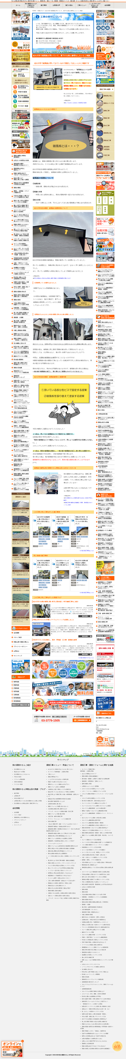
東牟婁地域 (17, 701)
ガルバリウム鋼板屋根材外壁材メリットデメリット (106, 306)
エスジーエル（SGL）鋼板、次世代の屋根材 (94, 993)
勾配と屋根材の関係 (20, 330)
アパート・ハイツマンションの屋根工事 (105, 618)
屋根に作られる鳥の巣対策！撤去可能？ (105, 609)
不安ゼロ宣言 (17, 776)
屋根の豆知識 (18, 367)
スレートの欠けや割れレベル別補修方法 (105, 366)
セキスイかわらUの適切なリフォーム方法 (93, 788)
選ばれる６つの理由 (19, 771)
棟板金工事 (107, 140)
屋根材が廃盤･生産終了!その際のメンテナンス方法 (95, 879)
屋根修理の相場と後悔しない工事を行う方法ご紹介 (62, 833)
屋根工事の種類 (105, 89)
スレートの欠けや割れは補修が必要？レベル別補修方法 (97, 842)
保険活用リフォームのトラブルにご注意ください (106, 552)
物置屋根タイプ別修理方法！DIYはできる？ (105, 582)
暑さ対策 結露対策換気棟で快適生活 (20, 321)
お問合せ (16, 651)
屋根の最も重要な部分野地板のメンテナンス (20, 363)
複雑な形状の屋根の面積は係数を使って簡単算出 (95, 902)
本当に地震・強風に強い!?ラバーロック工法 (94, 1016)
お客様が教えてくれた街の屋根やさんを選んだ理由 (28, 800)
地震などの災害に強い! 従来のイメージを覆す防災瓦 (96, 924)
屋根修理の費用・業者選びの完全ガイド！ (21, 164)
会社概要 (107, 5)
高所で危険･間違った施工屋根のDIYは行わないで (21, 431)
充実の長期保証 (18, 781)
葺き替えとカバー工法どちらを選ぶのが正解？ (105, 348)
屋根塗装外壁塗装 (107, 148)
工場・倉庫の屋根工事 (105, 613)
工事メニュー (82, 5)
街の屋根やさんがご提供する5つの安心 (31, 5)
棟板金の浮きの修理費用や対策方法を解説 (21, 183)
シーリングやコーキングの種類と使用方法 (21, 273)
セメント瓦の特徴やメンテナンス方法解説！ (21, 244)
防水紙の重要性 (18, 359)
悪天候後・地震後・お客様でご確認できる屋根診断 (95, 778)
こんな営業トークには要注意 (105, 526)
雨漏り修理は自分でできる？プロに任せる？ (21, 174)
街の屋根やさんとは (19, 769)
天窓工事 (107, 155)
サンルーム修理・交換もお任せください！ (105, 587)
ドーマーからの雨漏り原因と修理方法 (20, 455)
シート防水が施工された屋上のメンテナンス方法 (21, 220)
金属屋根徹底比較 (86, 989)
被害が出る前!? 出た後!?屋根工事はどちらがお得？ (106, 522)
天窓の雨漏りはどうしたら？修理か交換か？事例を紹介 (97, 862)
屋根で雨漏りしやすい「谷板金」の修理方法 (20, 339)
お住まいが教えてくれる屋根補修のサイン (105, 343)
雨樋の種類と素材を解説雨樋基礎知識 (21, 474)
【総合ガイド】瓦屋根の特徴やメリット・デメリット (96, 830)
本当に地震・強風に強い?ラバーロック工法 (22, 287)
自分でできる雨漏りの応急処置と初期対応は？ (105, 475)
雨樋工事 (107, 118)
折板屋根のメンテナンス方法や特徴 (91, 847)
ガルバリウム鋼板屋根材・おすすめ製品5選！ (94, 808)
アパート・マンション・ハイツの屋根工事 (59, 819)
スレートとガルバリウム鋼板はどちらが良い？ (105, 270)
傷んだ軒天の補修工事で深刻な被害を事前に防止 (21, 206)
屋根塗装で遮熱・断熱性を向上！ (91, 912)
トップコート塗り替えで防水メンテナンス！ (21, 484)
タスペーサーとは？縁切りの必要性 (20, 210)
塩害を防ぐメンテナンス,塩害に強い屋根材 (21, 381)
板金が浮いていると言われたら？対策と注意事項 (106, 539)
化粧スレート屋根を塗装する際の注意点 (104, 388)
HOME (34, 10)
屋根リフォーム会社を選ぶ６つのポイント (106, 418)
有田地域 (16, 691)
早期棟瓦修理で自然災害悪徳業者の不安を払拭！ (21, 258)
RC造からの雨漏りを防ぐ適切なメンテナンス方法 (21, 445)
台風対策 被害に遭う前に (55, 803)
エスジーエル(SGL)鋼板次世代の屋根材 (21, 417)
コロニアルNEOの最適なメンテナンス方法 (105, 401)
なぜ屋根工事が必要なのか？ (105, 321)
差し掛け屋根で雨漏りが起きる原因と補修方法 (94, 1021)
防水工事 (107, 125)
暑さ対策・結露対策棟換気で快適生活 (92, 907)
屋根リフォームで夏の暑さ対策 (56, 814)
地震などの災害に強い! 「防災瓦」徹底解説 (105, 453)
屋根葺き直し (108, 133)
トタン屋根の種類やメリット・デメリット (105, 375)
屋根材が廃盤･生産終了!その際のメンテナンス (21, 390)
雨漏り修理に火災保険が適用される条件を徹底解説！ (96, 1048)
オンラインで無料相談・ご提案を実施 (58, 771)
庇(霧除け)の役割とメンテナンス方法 (20, 268)
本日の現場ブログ (19, 798)
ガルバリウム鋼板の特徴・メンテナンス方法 (94, 934)
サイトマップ (18, 655)
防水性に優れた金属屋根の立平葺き (91, 996)
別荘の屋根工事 (103, 622)
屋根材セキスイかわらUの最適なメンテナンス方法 (106, 397)
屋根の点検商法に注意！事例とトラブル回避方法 (105, 535)
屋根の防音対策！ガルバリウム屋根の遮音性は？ (106, 310)
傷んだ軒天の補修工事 (88, 957)
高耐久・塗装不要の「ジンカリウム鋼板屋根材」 (95, 937)
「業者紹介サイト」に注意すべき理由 (105, 557)
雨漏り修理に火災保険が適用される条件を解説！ (105, 480)
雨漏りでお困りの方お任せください (57, 781)
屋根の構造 (17, 187)
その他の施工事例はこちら (87, 550)
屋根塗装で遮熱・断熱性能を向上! (105, 471)
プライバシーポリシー (20, 646)
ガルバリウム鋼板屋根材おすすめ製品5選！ (105, 297)
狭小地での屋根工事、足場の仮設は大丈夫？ (94, 800)
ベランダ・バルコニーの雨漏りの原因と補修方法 (21, 239)
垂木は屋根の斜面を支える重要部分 (57, 853)
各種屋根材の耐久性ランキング (90, 982)
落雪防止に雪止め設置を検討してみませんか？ (60, 873)
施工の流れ (69, 5)
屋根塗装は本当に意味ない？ (19, 169)
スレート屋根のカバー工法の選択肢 (106, 361)
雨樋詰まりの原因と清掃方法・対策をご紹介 (60, 883)
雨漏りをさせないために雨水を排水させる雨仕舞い (95, 1024)
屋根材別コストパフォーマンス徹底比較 (21, 371)
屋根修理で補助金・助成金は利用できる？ (105, 489)
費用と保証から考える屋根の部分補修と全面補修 (61, 848)
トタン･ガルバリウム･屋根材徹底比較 (20, 407)
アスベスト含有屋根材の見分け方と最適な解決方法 (95, 927)
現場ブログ (41, 10)
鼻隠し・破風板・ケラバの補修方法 (21, 191)
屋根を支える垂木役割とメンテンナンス (20, 436)
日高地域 (16, 694)
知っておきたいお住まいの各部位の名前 (75, 102)
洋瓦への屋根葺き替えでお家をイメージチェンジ (21, 395)
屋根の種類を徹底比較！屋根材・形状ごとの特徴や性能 (97, 832)
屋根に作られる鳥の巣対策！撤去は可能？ (59, 888)
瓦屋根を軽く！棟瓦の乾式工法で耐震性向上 (94, 919)
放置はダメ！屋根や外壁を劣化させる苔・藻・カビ (95, 1009)
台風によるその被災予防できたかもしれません (106, 426)
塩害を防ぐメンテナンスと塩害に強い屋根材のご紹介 (96, 1006)
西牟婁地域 (17, 698)
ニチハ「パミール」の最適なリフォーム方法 (94, 791)
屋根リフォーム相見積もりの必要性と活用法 (60, 838)
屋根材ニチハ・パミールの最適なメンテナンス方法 (106, 392)
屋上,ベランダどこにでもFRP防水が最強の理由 (21, 230)
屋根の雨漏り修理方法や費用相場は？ (21, 440)
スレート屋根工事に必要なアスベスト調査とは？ (21, 479)
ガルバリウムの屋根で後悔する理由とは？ (20, 412)
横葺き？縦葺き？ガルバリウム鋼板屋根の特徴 (106, 301)
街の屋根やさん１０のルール (22, 774)
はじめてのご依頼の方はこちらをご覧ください (60, 769)
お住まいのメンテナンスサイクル (91, 964)
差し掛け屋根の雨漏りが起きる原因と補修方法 (21, 313)
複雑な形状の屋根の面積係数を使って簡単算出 (21, 295)
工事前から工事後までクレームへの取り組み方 (105, 513)
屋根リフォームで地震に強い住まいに (58, 806)
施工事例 (44, 5)
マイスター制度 (18, 784)
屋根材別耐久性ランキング (19, 376)
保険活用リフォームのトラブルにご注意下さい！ (95, 1001)
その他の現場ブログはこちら (86, 657)
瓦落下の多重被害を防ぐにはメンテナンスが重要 (105, 431)
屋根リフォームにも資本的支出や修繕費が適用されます (63, 846)
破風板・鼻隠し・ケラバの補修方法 (91, 860)
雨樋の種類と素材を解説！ (55, 890)
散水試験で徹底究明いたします (56, 801)
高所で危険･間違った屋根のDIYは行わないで (94, 942)
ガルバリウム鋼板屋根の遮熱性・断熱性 (105, 288)
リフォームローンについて (55, 843)
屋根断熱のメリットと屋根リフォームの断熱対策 (21, 469)
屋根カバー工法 (109, 103)
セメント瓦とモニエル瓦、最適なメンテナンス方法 (95, 852)
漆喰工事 (107, 110)
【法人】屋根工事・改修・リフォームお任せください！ (63, 824)
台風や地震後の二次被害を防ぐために (105, 440)
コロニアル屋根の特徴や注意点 (103, 370)
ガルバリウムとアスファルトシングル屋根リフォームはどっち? (22, 401)
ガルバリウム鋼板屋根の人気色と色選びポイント (95, 825)
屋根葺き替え (108, 96)
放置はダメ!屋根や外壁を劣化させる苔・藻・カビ (21, 386)
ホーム (18, 5)
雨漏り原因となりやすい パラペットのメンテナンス (62, 863)
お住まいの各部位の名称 (21, 160)
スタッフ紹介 (18, 637)
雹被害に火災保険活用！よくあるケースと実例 (105, 484)
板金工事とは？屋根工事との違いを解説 (21, 178)
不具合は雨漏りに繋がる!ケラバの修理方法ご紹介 (21, 196)
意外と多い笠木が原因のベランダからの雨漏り (21, 201)
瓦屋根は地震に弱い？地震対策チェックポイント (106, 449)
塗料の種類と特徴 (105, 648)
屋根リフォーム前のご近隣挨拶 (56, 787)
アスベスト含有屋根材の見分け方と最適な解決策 (21, 352)
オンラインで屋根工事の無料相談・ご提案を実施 (105, 499)
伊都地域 (16, 688)
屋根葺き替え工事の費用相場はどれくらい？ (105, 334)
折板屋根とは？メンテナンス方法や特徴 (105, 379)
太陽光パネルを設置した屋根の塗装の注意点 (105, 383)
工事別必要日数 (103, 414)
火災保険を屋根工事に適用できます (57, 809)
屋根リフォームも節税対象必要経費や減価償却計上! (106, 630)
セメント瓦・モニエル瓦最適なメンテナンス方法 (21, 249)
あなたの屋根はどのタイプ (89, 773)
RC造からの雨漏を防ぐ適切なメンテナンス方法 (95, 939)
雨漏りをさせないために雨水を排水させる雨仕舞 (21, 334)
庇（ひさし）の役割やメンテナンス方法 (21, 450)
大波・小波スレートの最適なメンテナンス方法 (21, 263)
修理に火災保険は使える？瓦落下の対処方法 (106, 435)
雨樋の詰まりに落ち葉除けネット (57, 885)
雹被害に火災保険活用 (88, 1043)
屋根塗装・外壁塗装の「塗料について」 (92, 781)
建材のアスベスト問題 (20, 356)
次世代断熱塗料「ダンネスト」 (103, 466)
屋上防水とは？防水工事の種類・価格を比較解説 (21, 234)
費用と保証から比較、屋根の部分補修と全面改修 (106, 339)
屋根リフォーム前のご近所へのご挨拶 (104, 508)
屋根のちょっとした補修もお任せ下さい (59, 784)
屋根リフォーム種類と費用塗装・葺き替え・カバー (106, 357)
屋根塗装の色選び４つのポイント (103, 462)
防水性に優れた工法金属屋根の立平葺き (20, 278)
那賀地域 (16, 685)
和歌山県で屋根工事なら (21, 642)
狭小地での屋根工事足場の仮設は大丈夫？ (105, 406)
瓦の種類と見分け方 (20, 343)
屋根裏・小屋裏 (18, 317)
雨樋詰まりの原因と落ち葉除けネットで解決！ (106, 605)
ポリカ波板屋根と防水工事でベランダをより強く (106, 596)
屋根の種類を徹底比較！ (102, 352)
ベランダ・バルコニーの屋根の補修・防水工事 (60, 811)
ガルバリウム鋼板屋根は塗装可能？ (105, 284)
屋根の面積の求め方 (20, 291)
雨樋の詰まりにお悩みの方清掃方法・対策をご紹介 (106, 600)
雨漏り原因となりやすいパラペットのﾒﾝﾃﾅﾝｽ (21, 225)
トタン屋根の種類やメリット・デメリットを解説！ (95, 844)
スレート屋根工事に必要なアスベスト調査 (93, 929)
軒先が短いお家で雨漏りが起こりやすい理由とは (21, 347)
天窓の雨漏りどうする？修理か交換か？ (21, 460)
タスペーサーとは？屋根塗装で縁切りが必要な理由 (95, 871)
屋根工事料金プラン (53, 776)
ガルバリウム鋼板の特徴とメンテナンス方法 (21, 421)
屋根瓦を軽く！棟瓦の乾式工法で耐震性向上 (105, 444)
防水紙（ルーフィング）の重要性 (91, 974)
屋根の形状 (17, 299)
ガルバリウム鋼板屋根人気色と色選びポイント (105, 292)
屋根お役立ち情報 (103, 422)
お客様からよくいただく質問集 (90, 786)
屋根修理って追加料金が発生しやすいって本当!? (105, 543)
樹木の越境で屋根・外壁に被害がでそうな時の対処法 (106, 548)
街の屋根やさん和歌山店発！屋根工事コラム (26, 803)
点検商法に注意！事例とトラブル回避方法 (59, 789)
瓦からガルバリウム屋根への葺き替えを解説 (105, 279)
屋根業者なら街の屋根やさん (22, 817)
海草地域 (16, 681)
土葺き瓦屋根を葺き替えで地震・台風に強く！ (21, 254)
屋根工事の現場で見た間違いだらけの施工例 (105, 458)
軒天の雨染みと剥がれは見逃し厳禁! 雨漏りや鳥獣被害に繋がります (52, 278)
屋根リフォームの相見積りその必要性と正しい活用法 (106, 504)
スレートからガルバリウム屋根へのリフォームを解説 (106, 275)
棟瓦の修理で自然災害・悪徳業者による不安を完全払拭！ (97, 884)
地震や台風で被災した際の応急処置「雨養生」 (21, 282)
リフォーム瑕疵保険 (19, 779)
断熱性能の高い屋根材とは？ (18, 464)
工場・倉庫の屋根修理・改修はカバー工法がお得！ (106, 591)
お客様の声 (56, 5)
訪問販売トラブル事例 (105, 530)
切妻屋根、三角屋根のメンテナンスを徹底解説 (21, 308)
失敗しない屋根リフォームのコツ (105, 326)
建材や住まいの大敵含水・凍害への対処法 (20, 326)
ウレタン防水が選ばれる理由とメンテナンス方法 (21, 215)
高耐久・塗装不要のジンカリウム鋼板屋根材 (21, 426)
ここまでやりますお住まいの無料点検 (95, 5)
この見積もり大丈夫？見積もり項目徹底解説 (105, 517)
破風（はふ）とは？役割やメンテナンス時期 (21, 488)
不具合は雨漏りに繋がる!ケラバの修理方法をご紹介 (96, 874)
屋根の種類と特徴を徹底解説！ (20, 156)
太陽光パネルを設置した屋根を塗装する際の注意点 (62, 893)
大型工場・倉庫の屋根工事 (55, 816)
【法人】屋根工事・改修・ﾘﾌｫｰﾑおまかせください (106, 626)
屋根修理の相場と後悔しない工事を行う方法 (105, 330)
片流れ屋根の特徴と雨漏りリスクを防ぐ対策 (21, 303)
